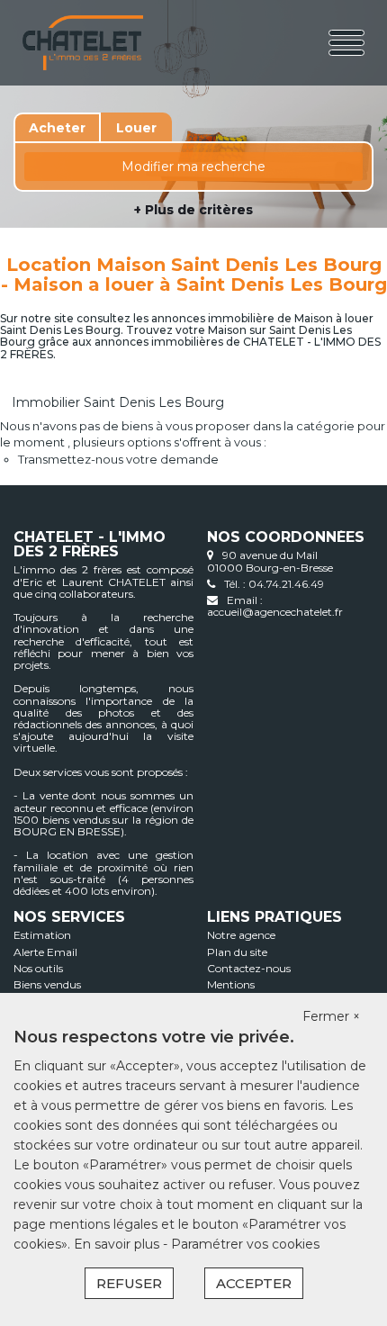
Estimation (42, 935)
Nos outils (38, 968)
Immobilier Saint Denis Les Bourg (118, 402)
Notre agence (241, 935)
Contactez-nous (249, 968)
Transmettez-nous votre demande (118, 459)
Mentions (231, 984)
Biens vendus (47, 984)
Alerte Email (45, 952)
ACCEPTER (254, 1283)
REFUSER (129, 1283)
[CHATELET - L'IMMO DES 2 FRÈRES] (82, 43)
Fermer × (331, 1016)
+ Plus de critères (193, 210)
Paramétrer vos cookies (245, 1244)
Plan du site (237, 952)
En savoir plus (118, 1244)
